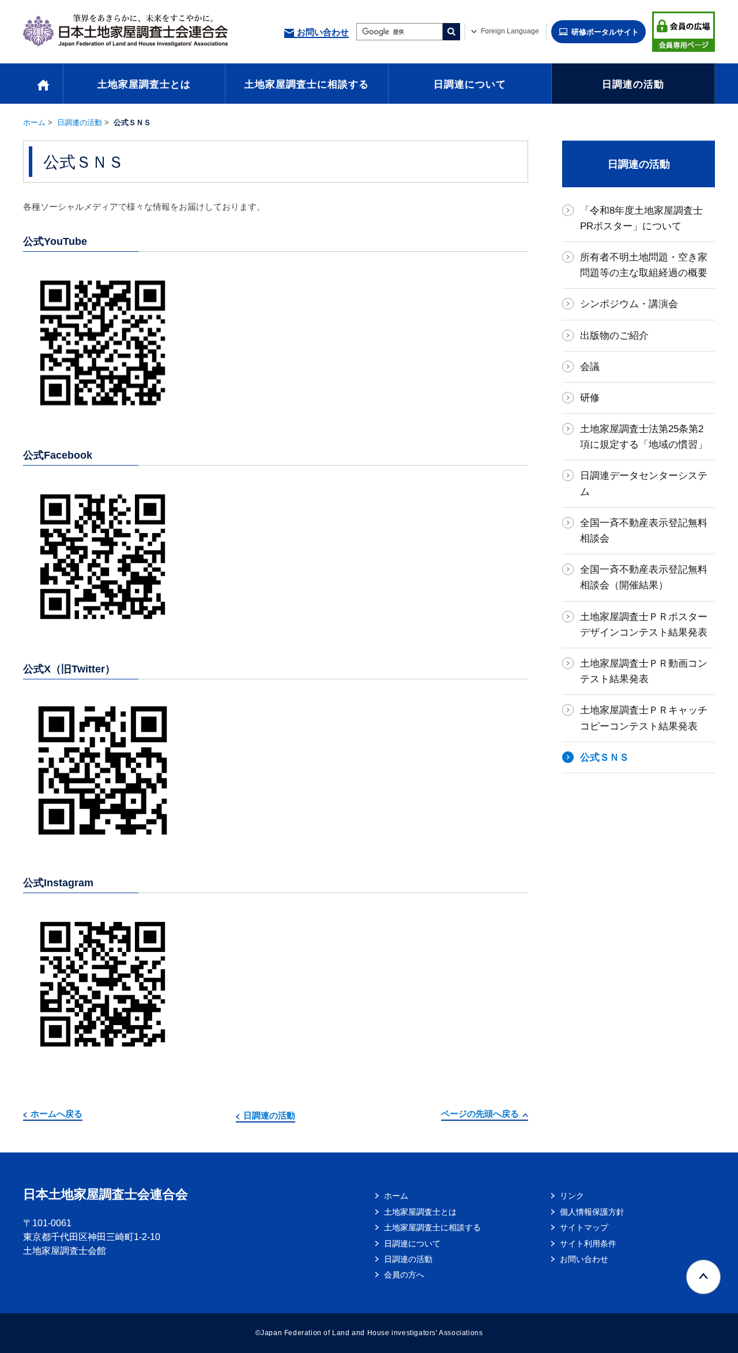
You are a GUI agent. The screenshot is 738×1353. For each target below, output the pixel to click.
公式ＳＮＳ (604, 757)
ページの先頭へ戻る (480, 1113)
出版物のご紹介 (614, 335)
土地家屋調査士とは (144, 84)
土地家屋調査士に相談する (306, 84)
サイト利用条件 (588, 1243)
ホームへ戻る (56, 1113)
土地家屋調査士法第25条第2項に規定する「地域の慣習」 (643, 437)
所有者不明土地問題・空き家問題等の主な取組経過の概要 (643, 265)
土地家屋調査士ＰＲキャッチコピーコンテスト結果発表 (643, 718)
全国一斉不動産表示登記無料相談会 (643, 530)
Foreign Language (510, 31)
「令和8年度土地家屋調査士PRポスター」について (641, 218)
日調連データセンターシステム (643, 483)
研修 (590, 397)
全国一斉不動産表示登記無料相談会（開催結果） (643, 577)
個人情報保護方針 (592, 1211)
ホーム (34, 122)
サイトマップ (584, 1227)
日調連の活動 (633, 84)
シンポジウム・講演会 (629, 303)
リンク (572, 1195)
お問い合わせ (323, 32)
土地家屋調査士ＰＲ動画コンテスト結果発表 (643, 671)
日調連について (470, 84)
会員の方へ (404, 1274)
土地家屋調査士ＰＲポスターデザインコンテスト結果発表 (643, 624)
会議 (590, 366)
